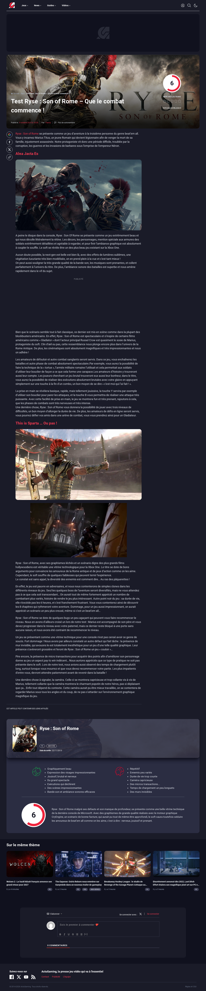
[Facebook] (12, 977)
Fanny (48, 123)
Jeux (24, 5)
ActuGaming (12, 5)
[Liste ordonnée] (77, 934)
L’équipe (67, 976)
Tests (23, 94)
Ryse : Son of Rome (27, 133)
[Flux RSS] (33, 977)
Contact (45, 976)
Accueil (16, 94)
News (36, 5)
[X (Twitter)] (19, 977)
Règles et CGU (190, 987)
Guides (50, 5)
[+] (86, 934)
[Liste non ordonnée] (81, 934)
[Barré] (73, 934)
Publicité (56, 976)
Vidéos (65, 5)
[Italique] (64, 934)
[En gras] (60, 934)
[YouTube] (26, 977)
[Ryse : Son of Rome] (25, 738)
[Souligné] (69, 934)
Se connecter (153, 914)
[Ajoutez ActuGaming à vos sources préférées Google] (9, 135)
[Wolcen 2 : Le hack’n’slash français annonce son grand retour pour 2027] (29, 863)
